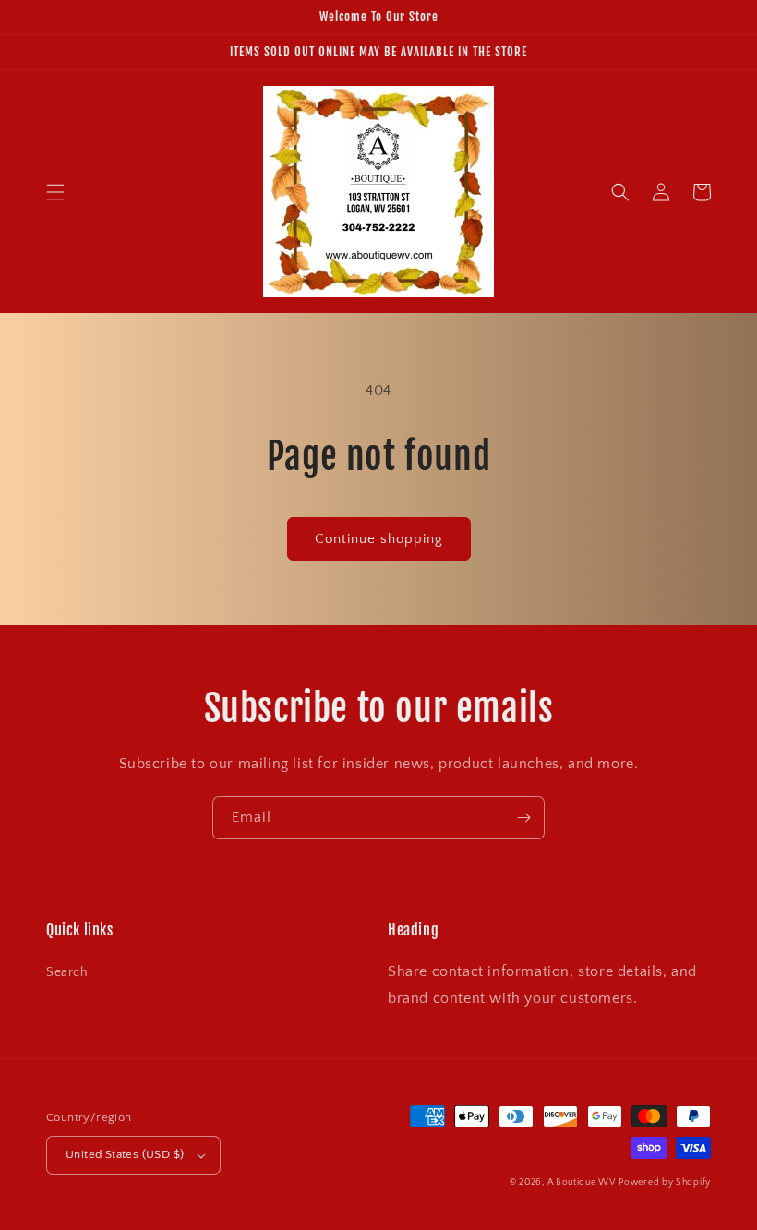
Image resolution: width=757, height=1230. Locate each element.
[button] (55, 192)
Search (67, 972)
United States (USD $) (125, 1154)
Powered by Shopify (665, 1182)
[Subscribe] (523, 817)
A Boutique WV (581, 1182)
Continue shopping (379, 539)
